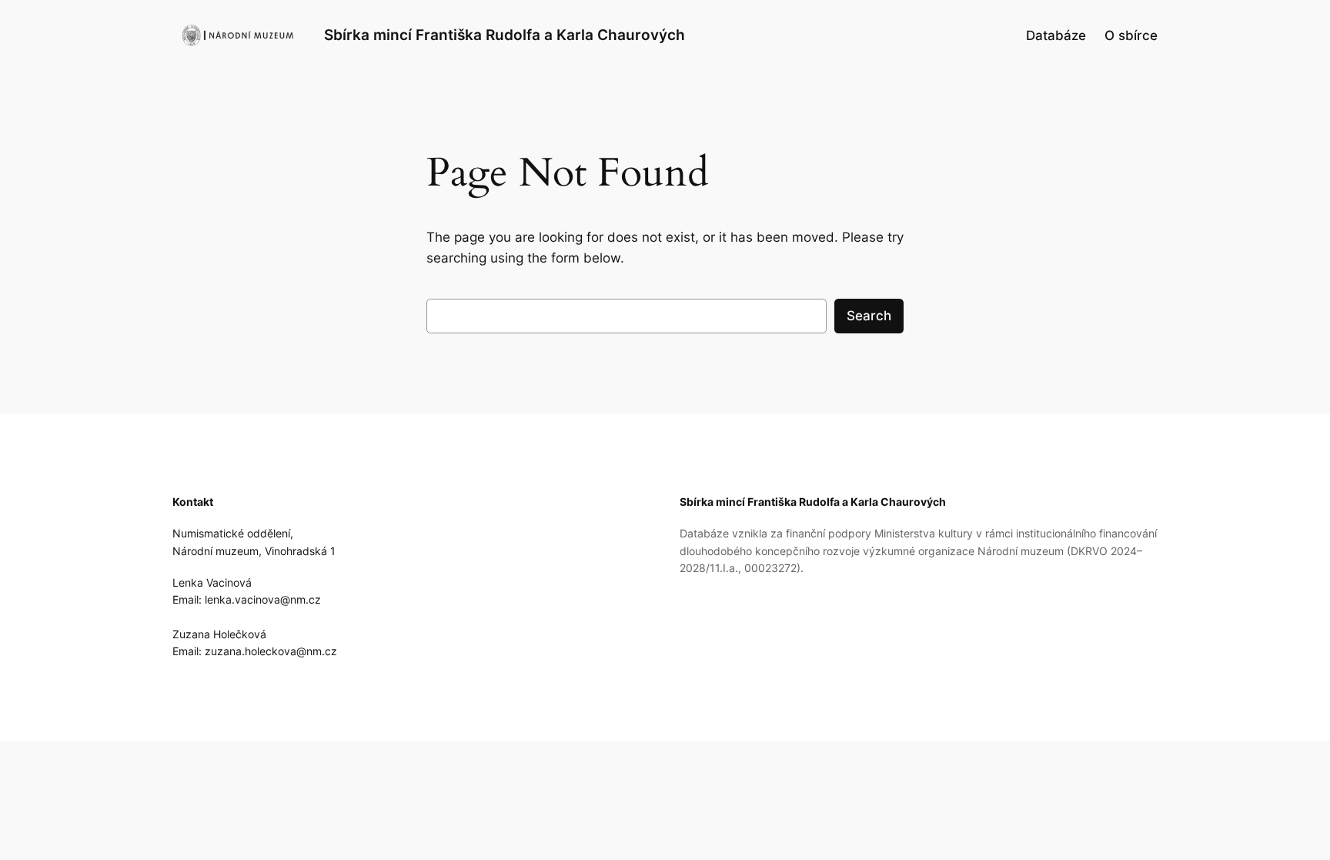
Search (869, 315)
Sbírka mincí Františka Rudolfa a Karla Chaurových (504, 34)
